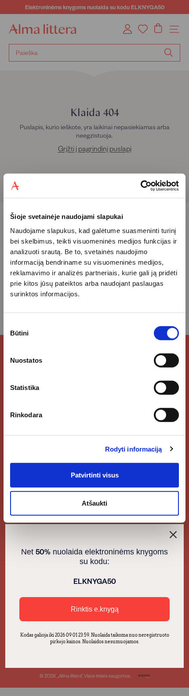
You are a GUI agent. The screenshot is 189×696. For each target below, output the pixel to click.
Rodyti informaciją (133, 449)
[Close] (173, 534)
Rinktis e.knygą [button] (95, 609)
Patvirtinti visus (95, 474)
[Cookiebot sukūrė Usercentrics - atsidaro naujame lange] (140, 185)
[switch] (166, 360)
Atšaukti (94, 503)
